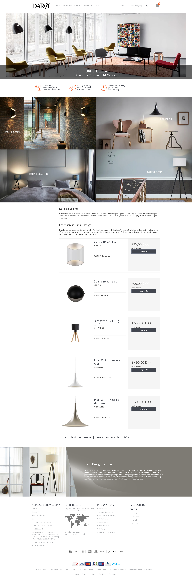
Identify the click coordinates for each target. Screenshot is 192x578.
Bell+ (61, 570)
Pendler (84, 574)
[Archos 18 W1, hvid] (75, 255)
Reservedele (122, 570)
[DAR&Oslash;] (42, 5)
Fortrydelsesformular (107, 532)
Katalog (102, 528)
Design (57, 5)
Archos (45, 570)
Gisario (85, 570)
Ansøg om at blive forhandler (75, 534)
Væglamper (93, 574)
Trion (109, 570)
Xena (115, 570)
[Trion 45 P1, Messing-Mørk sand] (75, 412)
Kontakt (135, 523)
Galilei (79, 570)
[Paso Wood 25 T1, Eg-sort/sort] (75, 333)
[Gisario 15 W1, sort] (75, 294)
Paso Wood (101, 570)
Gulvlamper (103, 574)
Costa (67, 570)
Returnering (103, 518)
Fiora (73, 570)
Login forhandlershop (73, 532)
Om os (134, 513)
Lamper (77, 574)
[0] (157, 6)
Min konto (103, 508)
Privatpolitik (103, 522)
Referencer (136, 516)
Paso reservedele (135, 570)
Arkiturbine (54, 570)
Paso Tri (92, 570)
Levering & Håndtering (107, 515)
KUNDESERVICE (150, 570)
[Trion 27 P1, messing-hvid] (75, 373)
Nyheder (135, 520)
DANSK (121, 5)
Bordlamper (113, 574)
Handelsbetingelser (106, 512)
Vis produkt (144, 251)
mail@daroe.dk (37, 528)
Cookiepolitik (104, 525)
